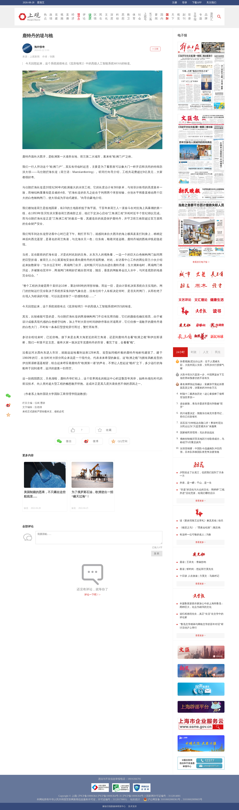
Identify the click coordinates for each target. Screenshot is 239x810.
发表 (157, 553)
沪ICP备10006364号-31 (109, 796)
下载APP (196, 2)
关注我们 (211, 2)
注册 (174, 2)
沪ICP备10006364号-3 (134, 796)
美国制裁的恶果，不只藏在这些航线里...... (45, 494)
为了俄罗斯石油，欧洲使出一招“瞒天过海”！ (92, 494)
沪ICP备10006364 (87, 796)
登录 (184, 2)
